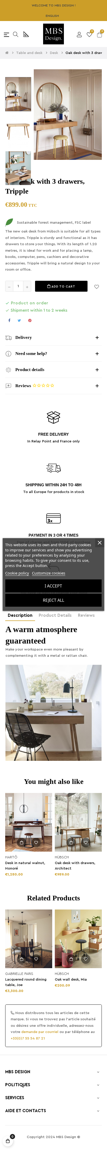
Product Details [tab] (55, 615)
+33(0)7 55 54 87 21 (28, 1038)
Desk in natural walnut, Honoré (25, 865)
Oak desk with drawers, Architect (75, 865)
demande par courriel (39, 1032)
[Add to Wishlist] (96, 286)
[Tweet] (19, 320)
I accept (53, 586)
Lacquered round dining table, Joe (25, 982)
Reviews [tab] (86, 615)
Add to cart (63, 286)
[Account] (79, 34)
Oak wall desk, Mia (71, 979)
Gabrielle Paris (19, 974)
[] (21, 842)
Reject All (53, 600)
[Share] (9, 320)
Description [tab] (20, 615)
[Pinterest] (30, 320)
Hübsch (62, 857)
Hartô (11, 857)
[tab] (53, 338)
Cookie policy (17, 573)
